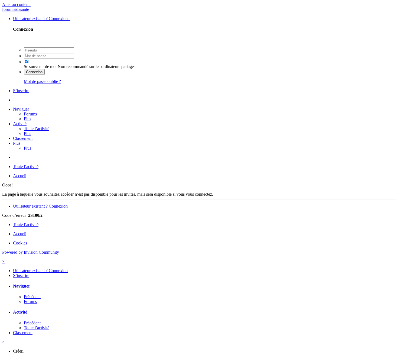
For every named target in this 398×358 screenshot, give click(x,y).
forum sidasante (15, 9)
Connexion (34, 72)
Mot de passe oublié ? (42, 81)
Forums (30, 114)
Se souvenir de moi (40, 66)
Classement (22, 138)
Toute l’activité (36, 128)
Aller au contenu (16, 4)
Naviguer (21, 109)
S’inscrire (21, 90)
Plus (27, 119)
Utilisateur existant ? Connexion (41, 18)
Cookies (20, 243)
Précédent (32, 296)
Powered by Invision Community (30, 252)
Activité (20, 123)
